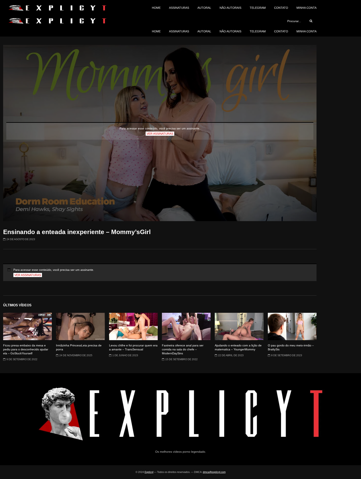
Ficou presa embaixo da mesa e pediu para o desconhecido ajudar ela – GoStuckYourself (25, 349)
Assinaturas (179, 7)
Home (156, 7)
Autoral (204, 7)
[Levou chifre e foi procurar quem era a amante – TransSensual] (133, 326)
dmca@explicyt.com (214, 472)
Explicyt (149, 472)
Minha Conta (306, 7)
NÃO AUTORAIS (230, 7)
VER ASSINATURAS (160, 133)
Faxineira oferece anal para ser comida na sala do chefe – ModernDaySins (182, 349)
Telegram (258, 7)
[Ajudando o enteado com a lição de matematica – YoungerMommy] (239, 326)
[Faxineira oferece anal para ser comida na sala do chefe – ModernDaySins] (186, 326)
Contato (281, 7)
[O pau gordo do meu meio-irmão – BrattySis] (292, 326)
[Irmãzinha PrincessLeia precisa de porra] (80, 326)
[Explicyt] (57, 8)
